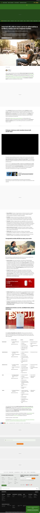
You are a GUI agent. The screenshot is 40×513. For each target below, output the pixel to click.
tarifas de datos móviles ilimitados (16, 118)
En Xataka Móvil (20, 172)
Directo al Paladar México (20, 505)
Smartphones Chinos (10, 483)
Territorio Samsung (15, 479)
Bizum (25, 20)
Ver (20, 443)
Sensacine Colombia (13, 507)
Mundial (31, 20)
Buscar (37, 488)
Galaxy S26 (28, 20)
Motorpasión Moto (24, 497)
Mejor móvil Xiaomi (33, 472)
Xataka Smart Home (3, 499)
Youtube (37, 2)
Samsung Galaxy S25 (17, 472)
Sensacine (13, 495)
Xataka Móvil (3, 496)
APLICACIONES (16, 2)
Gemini (18, 20)
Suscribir (33, 478)
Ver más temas (4, 485)
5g (8, 481)
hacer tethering (29, 413)
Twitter (38, 2)
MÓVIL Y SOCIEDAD (10, 2)
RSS (30, 484)
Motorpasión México (24, 505)
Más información (26, 512)
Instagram (35, 2)
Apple (9, 477)
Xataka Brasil (3, 506)
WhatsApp (3, 482)
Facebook (1, 423)
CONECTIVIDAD (5, 2)
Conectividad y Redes (16, 483)
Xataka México (3, 505)
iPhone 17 (22, 472)
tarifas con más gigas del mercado (27, 407)
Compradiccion (30, 497)
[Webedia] (38, 0)
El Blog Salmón (35, 495)
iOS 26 (25, 472)
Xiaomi (15, 477)
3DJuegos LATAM (9, 505)
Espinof (13, 496)
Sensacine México (13, 505)
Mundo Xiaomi (3, 500)
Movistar (3, 477)
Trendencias (29, 495)
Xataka (3, 495)
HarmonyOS (12, 20)
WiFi (39, 20)
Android (3, 481)
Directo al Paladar (20, 495)
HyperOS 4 (21, 20)
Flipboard (34, 2)
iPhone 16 (28, 472)
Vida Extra (8, 496)
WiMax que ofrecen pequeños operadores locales (19, 76)
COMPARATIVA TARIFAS (23, 2)
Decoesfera (29, 496)
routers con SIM (16, 415)
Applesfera (3, 497)
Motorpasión (24, 495)
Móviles (9, 20)
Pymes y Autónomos (35, 497)
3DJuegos (8, 495)
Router (15, 20)
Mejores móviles (36, 20)
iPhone (15, 481)
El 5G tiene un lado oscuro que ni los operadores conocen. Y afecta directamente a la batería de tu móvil (25, 174)
